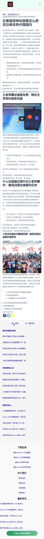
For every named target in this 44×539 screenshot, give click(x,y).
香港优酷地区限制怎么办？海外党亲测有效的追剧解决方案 (15, 398)
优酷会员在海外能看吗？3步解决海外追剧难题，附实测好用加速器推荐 (15, 380)
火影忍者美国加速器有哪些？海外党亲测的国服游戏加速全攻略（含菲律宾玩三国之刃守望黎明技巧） (15, 361)
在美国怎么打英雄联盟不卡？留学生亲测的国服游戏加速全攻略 (15, 342)
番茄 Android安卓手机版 (22, 467)
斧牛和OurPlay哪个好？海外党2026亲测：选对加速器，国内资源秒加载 (15, 429)
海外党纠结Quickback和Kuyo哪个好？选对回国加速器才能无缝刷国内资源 (15, 435)
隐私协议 (22, 483)
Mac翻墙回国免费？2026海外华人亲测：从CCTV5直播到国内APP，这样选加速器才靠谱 (15, 411)
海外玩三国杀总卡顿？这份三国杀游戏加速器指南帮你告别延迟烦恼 (15, 354)
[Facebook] (4, 315)
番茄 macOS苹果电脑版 (22, 457)
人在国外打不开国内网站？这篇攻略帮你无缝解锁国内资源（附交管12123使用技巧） (15, 392)
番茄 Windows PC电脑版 (22, 452)
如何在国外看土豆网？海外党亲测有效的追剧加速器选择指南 (15, 386)
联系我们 (22, 493)
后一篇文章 (29, 324)
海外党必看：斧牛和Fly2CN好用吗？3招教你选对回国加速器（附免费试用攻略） (15, 423)
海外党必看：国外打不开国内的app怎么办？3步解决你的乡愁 (15, 373)
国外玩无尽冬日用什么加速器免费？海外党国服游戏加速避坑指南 (15, 348)
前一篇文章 (14, 324)
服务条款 (22, 478)
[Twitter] (8, 315)
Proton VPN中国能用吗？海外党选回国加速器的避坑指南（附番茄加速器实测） (15, 417)
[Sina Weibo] (12, 315)
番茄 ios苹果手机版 (22, 462)
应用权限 (22, 488)
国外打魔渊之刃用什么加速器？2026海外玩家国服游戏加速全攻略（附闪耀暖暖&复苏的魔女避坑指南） (15, 336)
